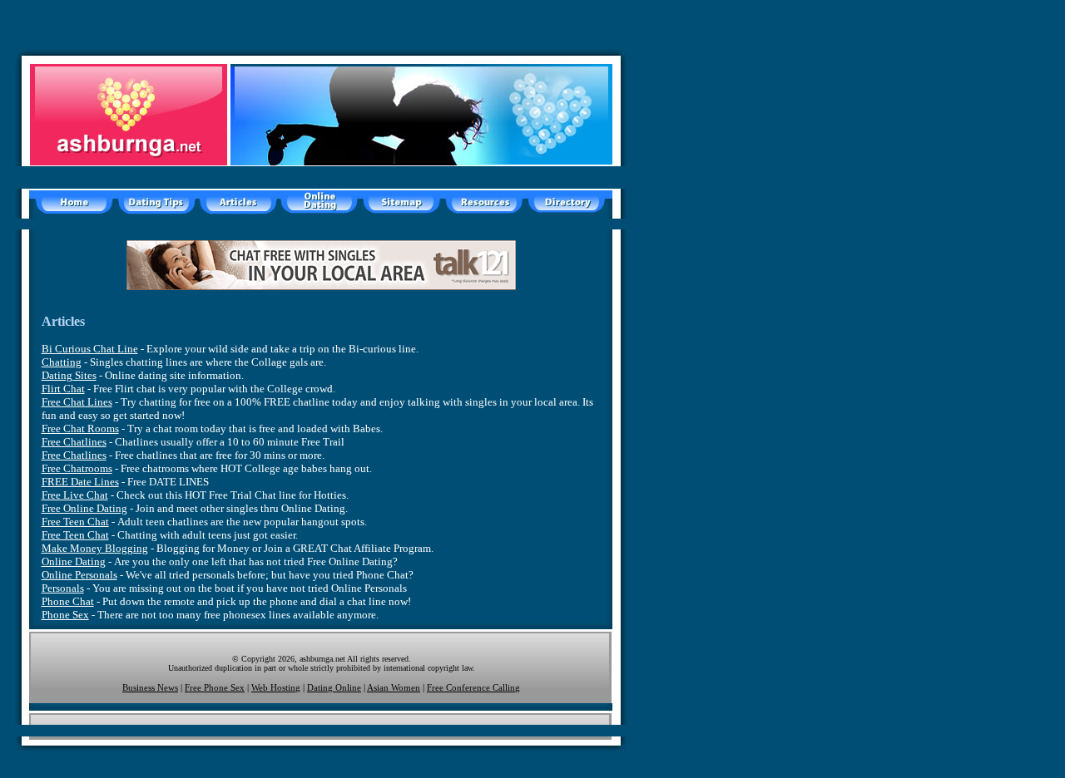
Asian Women (393, 687)
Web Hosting (275, 687)
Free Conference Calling (473, 687)
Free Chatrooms (77, 468)
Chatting (62, 362)
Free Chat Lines (77, 402)
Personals (63, 588)
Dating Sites (69, 375)
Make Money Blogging (95, 548)
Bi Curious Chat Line (90, 348)
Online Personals (79, 575)
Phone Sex (65, 614)
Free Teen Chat (75, 521)
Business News (150, 687)
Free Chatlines (74, 442)
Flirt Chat (63, 388)
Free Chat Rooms (80, 428)
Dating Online (334, 687)
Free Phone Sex (215, 687)
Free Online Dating (84, 508)
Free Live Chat (75, 495)
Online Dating (74, 561)
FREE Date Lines (80, 481)
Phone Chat (68, 601)
